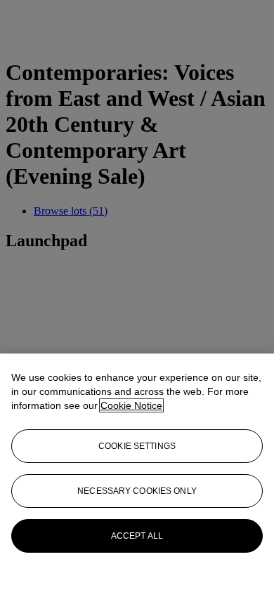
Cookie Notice (131, 405)
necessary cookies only (137, 491)
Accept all (137, 536)
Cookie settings (137, 446)
